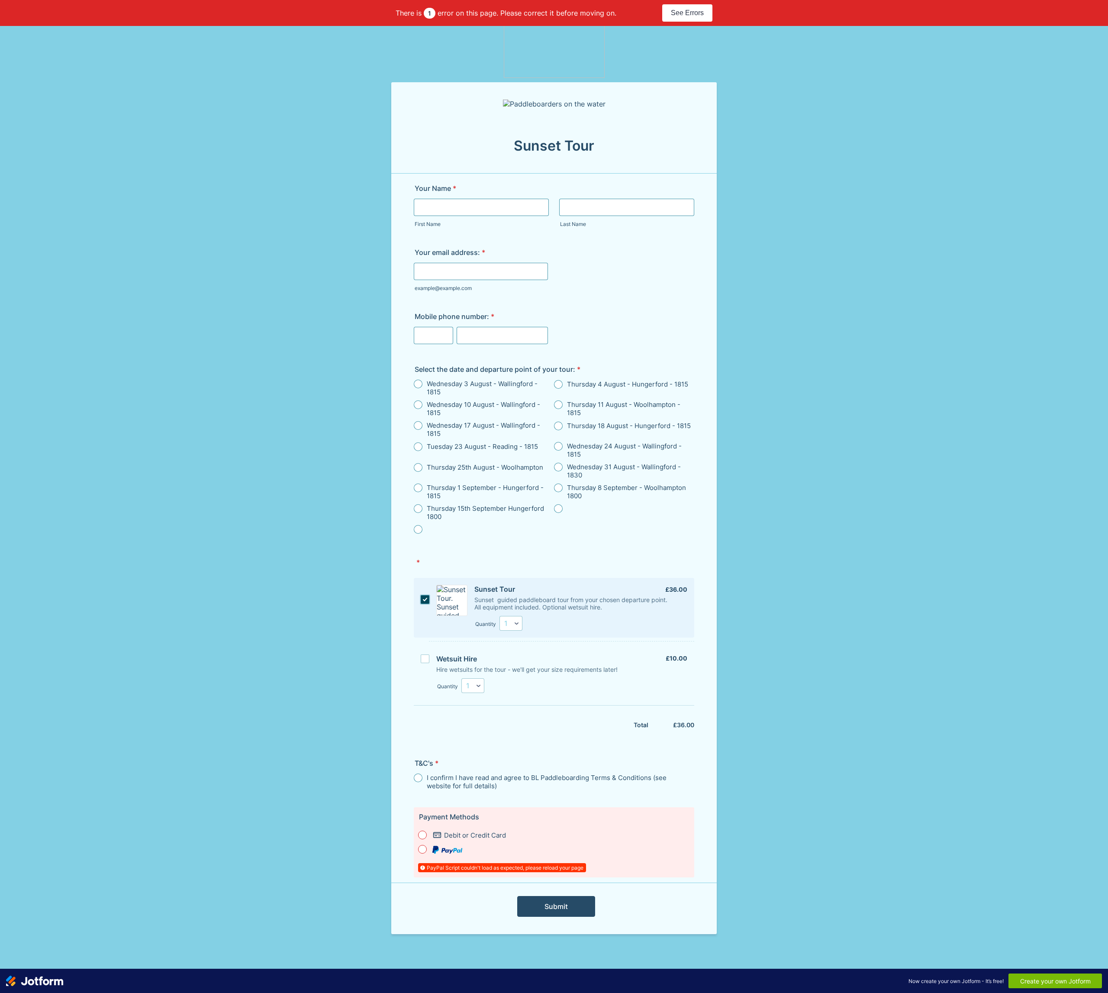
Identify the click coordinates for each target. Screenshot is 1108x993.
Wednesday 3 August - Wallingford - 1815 (482, 388)
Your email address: (450, 252)
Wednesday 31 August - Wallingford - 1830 (624, 471)
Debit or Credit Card (475, 835)
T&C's (426, 763)
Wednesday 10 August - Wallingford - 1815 (483, 408)
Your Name (435, 188)
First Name (428, 224)
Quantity (485, 624)
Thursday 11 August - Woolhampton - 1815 (623, 408)
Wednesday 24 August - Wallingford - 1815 (624, 450)
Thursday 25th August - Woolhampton (485, 467)
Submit (556, 906)
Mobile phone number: (454, 316)
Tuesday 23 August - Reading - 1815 (482, 446)
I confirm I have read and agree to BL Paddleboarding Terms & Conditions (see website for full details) (547, 782)
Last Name (573, 224)
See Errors (687, 12)
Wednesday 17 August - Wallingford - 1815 (483, 429)
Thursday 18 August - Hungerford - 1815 (629, 426)
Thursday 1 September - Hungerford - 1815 (485, 492)
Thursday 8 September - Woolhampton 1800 (626, 492)
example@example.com (443, 288)
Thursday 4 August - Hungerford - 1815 (627, 384)
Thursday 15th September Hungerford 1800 (485, 512)
